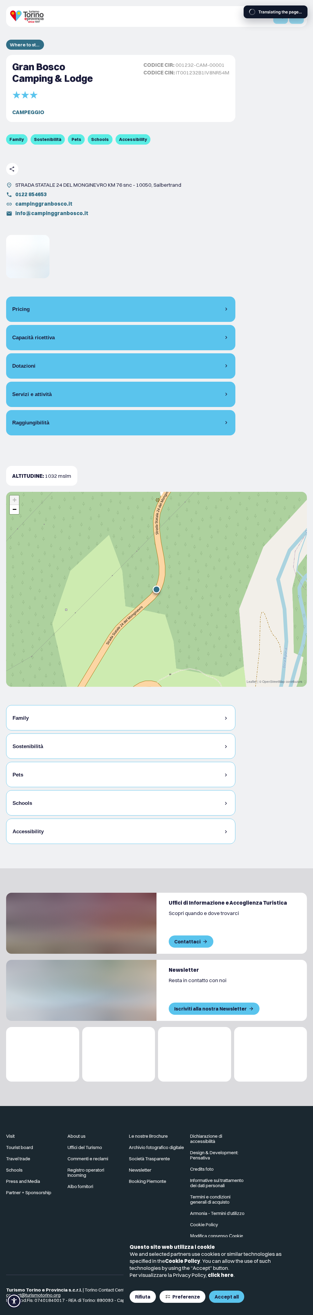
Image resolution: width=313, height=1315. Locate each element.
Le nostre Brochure (148, 1136)
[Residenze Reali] (194, 1054)
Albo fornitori (80, 1186)
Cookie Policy (182, 1261)
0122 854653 (31, 194)
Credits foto (202, 1169)
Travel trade (18, 1159)
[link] (28, 256)
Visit (10, 1136)
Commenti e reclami (88, 1159)
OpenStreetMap (273, 681)
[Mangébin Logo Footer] (118, 1054)
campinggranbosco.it (43, 203)
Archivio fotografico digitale (156, 1147)
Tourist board (19, 1147)
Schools (14, 1170)
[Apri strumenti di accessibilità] (14, 1301)
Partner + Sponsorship (28, 1192)
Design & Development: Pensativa (214, 1155)
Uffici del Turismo (85, 1147)
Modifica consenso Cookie (216, 1235)
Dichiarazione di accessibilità (206, 1138)
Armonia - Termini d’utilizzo (217, 1213)
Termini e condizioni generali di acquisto (210, 1199)
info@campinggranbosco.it (51, 213)
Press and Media (23, 1181)
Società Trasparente (149, 1159)
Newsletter (140, 1170)
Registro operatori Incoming (86, 1172)
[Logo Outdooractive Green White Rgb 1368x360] (270, 1054)
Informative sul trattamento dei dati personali (217, 1182)
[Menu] (296, 16)
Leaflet (251, 681)
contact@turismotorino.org (33, 1295)
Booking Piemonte (147, 1181)
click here (221, 1275)
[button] (156, 589)
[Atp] (42, 1054)
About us (77, 1136)
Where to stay (25, 44)
